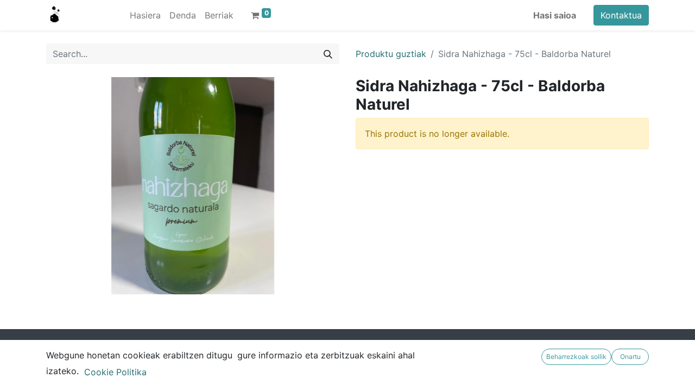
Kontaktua (621, 15)
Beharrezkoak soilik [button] (576, 356)
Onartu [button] (630, 356)
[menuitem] (145, 15)
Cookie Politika (115, 372)
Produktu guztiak (391, 53)
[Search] (328, 53)
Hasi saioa (554, 15)
